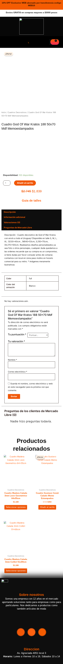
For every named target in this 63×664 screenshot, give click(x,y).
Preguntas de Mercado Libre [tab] (18, 227)
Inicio (3, 112)
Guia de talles (31, 200)
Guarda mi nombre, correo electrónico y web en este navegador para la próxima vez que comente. (30, 386)
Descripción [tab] (10, 212)
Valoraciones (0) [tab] (12, 222)
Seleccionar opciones (16, 507)
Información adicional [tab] (14, 217)
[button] (5, 42)
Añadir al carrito (25, 183)
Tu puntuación (17, 334)
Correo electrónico (17, 372)
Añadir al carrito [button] (47, 507)
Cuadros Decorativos (17, 112)
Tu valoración (16, 341)
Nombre (12, 360)
